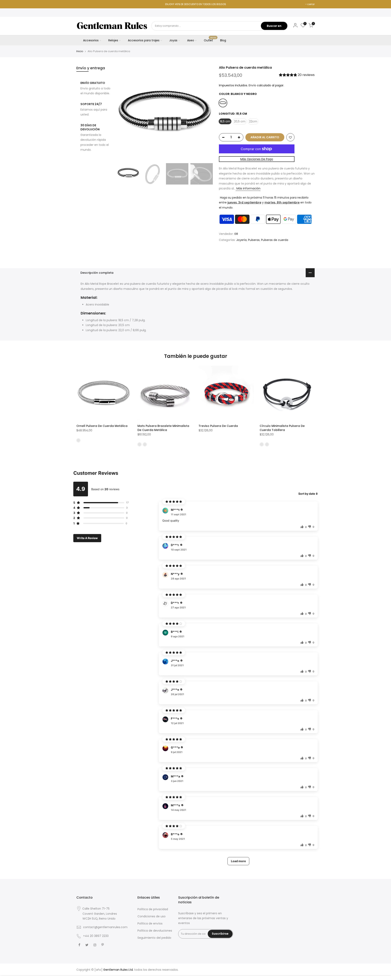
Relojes (113, 40)
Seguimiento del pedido (154, 938)
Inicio (79, 51)
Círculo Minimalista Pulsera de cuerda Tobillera (282, 428)
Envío (252, 85)
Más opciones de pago (256, 159)
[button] (297, 75)
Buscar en (274, 26)
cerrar (311, 4)
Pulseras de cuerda (274, 240)
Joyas (173, 40)
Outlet (210, 39)
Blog (223, 40)
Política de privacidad (152, 909)
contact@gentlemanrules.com (105, 927)
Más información (248, 189)
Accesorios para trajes (143, 40)
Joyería (241, 240)
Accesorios (91, 40)
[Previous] (124, 113)
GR (236, 234)
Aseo (190, 40)
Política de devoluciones (154, 931)
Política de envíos (150, 923)
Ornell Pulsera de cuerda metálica (101, 426)
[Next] (206, 113)
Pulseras (254, 240)
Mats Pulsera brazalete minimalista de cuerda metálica (163, 428)
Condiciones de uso (151, 916)
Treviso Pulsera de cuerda (218, 426)
